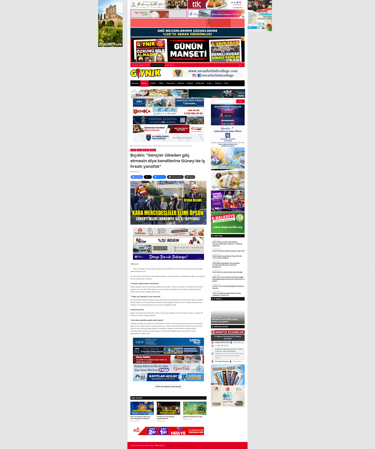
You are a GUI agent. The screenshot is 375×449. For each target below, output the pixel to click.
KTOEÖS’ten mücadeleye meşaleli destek (165, 418)
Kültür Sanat (200, 83)
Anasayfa (136, 83)
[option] (228, 313)
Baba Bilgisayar (169, 445)
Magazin (190, 83)
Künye (240, 65)
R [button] (143, 61)
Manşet (145, 150)
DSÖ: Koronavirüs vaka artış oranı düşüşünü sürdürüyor (140, 418)
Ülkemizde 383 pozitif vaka (192, 417)
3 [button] (137, 61)
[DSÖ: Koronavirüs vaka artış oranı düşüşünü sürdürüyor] (142, 408)
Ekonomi (181, 83)
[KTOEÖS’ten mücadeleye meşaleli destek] (168, 408)
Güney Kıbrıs (171, 83)
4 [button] (140, 61)
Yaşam (219, 83)
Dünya (161, 83)
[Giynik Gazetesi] (145, 73)
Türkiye (153, 83)
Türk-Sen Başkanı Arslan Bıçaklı (169, 386)
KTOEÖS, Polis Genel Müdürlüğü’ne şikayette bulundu (181, 65)
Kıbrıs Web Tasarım (181, 445)
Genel (133, 150)
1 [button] (132, 61)
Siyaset (153, 150)
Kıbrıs (144, 83)
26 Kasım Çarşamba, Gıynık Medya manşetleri (224, 320)
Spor (210, 83)
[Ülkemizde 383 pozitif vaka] (195, 408)
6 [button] (146, 61)
